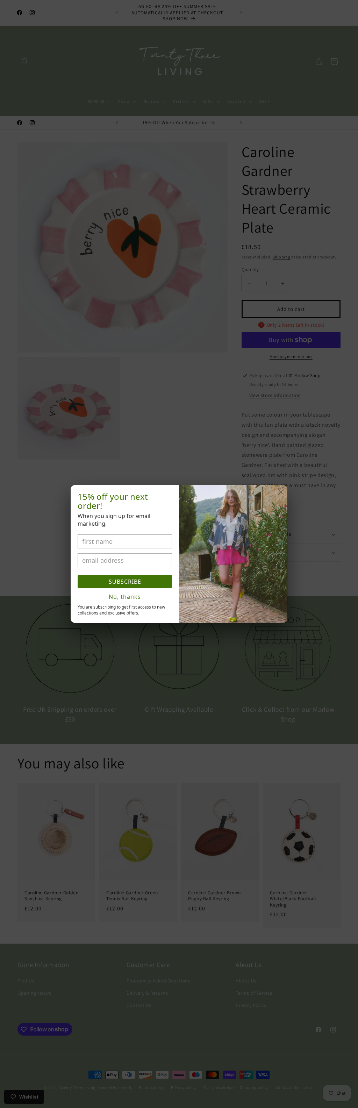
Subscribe (125, 581)
